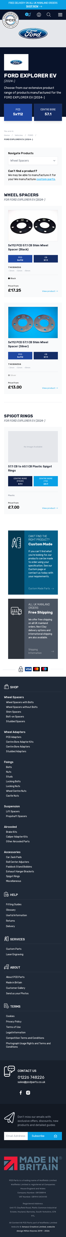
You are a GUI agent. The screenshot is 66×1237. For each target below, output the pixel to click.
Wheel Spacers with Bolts (20, 702)
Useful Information (16, 915)
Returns (10, 920)
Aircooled (10, 826)
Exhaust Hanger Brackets (20, 871)
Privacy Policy (13, 1021)
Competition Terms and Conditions (25, 1038)
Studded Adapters (16, 751)
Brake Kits (11, 832)
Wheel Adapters (14, 732)
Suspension (12, 806)
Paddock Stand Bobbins (19, 866)
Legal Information (16, 1032)
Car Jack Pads (14, 857)
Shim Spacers (13, 711)
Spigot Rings (13, 876)
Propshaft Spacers (16, 816)
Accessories (12, 852)
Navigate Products (21, 153)
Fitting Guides (13, 904)
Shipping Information (35, 651)
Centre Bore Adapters (18, 746)
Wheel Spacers (14, 697)
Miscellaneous (13, 881)
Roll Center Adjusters (17, 862)
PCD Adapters (13, 737)
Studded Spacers (15, 721)
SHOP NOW (32, 6)
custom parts (45, 179)
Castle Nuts (12, 795)
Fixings (8, 762)
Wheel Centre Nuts (16, 791)
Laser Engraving (14, 954)
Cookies (10, 1016)
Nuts (8, 771)
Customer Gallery (15, 988)
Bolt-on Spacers (15, 716)
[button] (49, 15)
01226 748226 (31, 1077)
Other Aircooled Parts (18, 841)
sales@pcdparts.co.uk (31, 1082)
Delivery (10, 926)
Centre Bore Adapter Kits (20, 741)
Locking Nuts (13, 786)
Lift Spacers (13, 811)
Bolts (9, 767)
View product (48, 291)
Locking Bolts (13, 781)
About (15, 967)
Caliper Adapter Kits (17, 836)
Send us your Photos (17, 993)
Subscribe (38, 1136)
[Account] (39, 15)
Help (14, 895)
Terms (15, 1006)
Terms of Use (13, 1027)
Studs (9, 776)
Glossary (11, 909)
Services (17, 939)
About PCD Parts (15, 977)
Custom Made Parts (39, 588)
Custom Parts (13, 949)
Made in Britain (14, 982)
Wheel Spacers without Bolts (22, 707)
